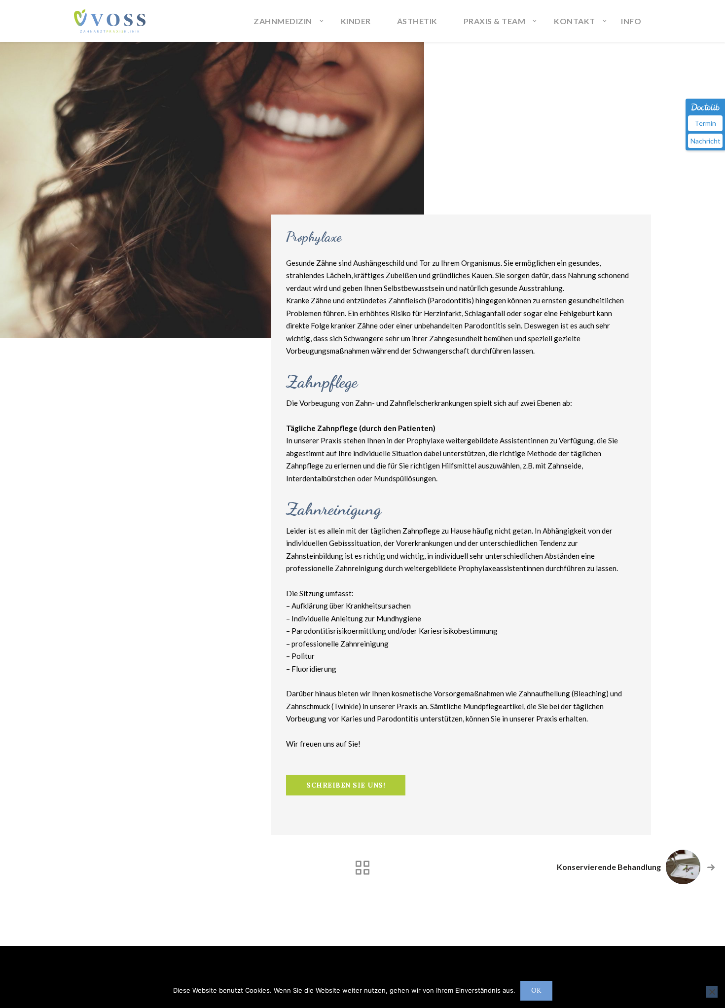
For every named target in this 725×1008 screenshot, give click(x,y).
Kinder (356, 21)
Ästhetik (417, 21)
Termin (705, 123)
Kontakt (574, 21)
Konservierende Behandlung (609, 866)
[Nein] (712, 992)
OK (536, 990)
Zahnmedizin (283, 21)
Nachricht (705, 141)
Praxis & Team (495, 21)
